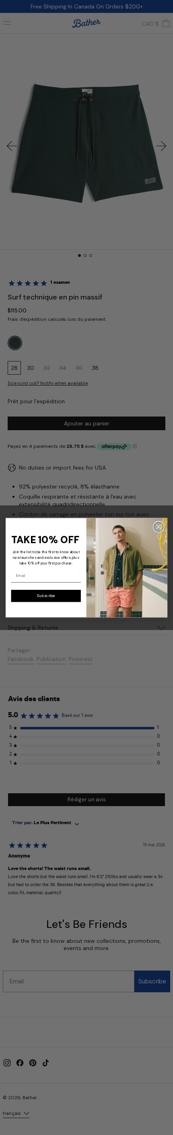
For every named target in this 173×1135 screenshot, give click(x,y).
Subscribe (46, 595)
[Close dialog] (158, 527)
